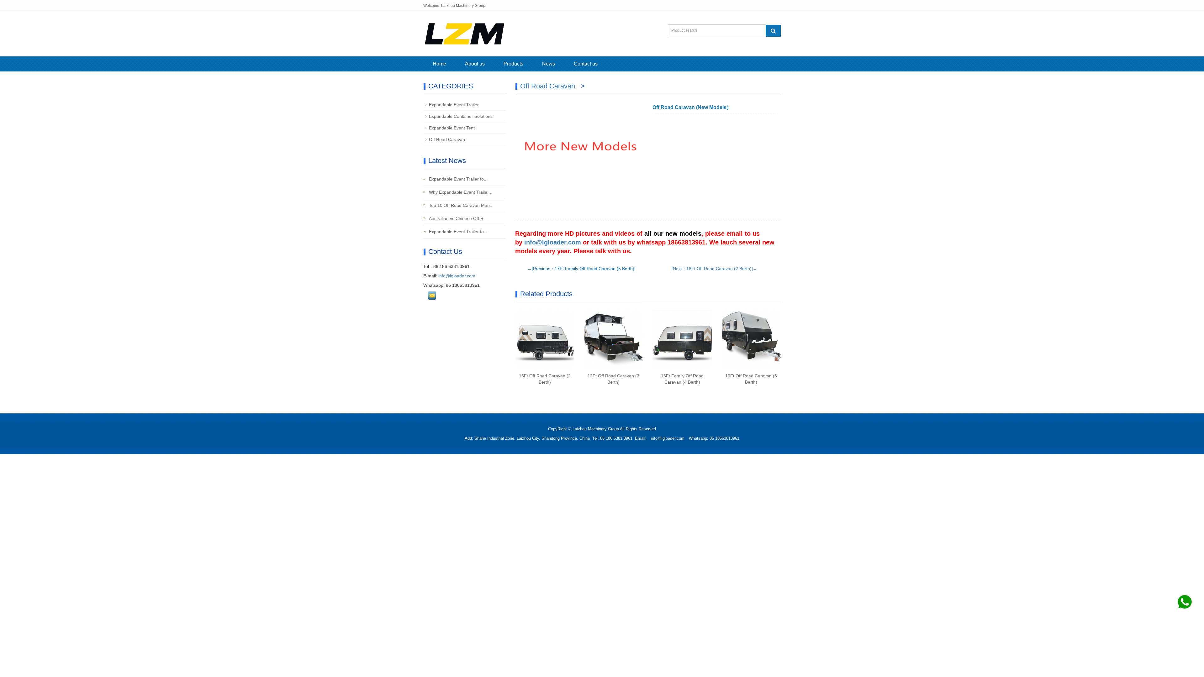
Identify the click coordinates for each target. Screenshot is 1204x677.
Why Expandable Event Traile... (459, 192)
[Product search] (773, 31)
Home (439, 63)
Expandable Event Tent (452, 127)
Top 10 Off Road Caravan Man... (461, 205)
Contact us (586, 63)
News (548, 63)
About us (475, 63)
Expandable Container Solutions (461, 116)
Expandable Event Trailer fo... (458, 178)
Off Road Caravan (548, 86)
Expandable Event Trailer (454, 104)
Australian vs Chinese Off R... (457, 218)
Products (513, 63)
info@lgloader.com (552, 242)
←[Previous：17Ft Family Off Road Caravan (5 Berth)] (581, 268)
